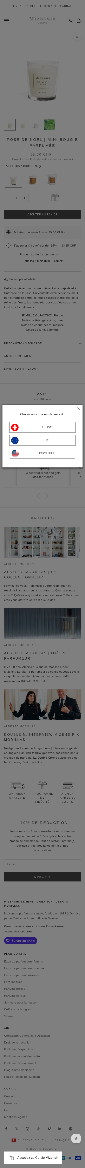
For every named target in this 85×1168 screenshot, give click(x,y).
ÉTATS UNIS (46, 453)
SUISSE (47, 427)
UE (46, 440)
